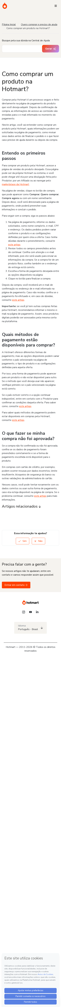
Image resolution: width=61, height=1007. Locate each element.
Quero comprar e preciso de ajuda (39, 24)
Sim (24, 541)
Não (40, 541)
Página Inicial (9, 24)
